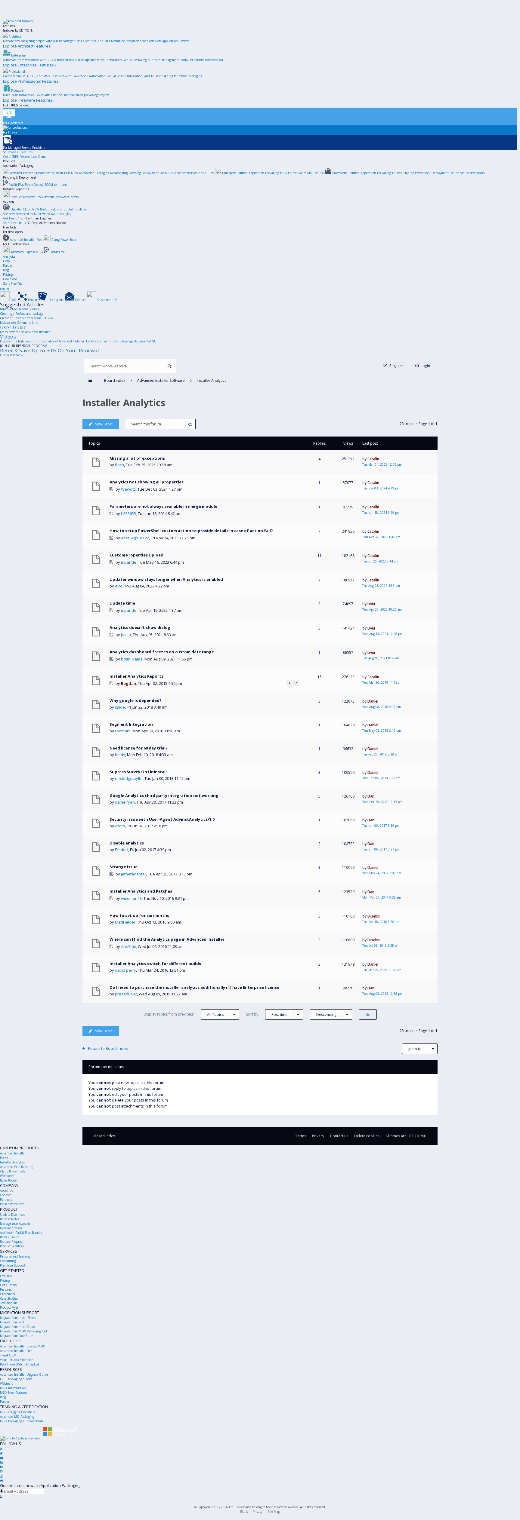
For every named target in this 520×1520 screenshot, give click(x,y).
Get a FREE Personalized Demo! (25, 157)
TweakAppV (8, 1355)
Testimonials (8, 1303)
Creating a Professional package (21, 313)
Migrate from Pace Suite (16, 1336)
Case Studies (9, 1298)
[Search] (169, 366)
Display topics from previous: (184, 1014)
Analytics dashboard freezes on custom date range (162, 651)
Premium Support (12, 1265)
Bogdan (128, 683)
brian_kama (132, 659)
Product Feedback (12, 1246)
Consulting (8, 1261)
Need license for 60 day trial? (139, 748)
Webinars (6, 1383)
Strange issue (124, 866)
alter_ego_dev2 (135, 538)
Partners (6, 1199)
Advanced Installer (13, 1153)
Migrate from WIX (12, 1322)
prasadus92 (126, 994)
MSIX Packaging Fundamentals (21, 1421)
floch (119, 464)
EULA (244, 1511)
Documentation (11, 1228)
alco (118, 586)
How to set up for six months (139, 915)
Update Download (12, 1214)
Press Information (12, 1204)
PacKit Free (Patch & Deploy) (19, 1364)
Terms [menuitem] (300, 1135)
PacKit (4, 1158)
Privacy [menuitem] (318, 1135)
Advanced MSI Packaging (17, 1416)
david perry (125, 970)
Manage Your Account (15, 1223)
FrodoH (121, 849)
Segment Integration (131, 724)
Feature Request (11, 1242)
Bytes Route (8, 1180)
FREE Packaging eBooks (16, 1379)
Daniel (372, 701)
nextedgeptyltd (129, 778)
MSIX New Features (13, 1392)
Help (6, 261)
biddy (120, 754)
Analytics (9, 256)
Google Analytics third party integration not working (164, 795)
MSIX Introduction (13, 1388)
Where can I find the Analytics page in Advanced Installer (167, 939)
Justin (126, 634)
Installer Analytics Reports (136, 676)
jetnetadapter (133, 874)
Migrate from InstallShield (18, 1318)
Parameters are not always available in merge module (163, 506)
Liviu (371, 603)
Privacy (257, 1511)
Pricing (8, 274)
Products (9, 161)
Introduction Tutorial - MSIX (19, 309)
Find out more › (11, 355)
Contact (5, 1195)
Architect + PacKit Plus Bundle (21, 1232)
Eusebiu (373, 916)
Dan (370, 796)
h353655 (128, 513)
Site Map (274, 1511)
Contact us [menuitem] (339, 1135)
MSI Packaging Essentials (17, 1412)
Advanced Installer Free (16, 1351)
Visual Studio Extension (16, 1360)
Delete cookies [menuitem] (366, 1135)
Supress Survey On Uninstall (138, 771)
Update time (122, 603)
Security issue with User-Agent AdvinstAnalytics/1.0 (162, 819)
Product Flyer (9, 1307)
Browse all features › (20, 152)
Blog (6, 270)
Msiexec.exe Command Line (19, 322)
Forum (7, 265)
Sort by (266, 1014)
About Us (6, 1190)
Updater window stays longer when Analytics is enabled (166, 579)
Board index (104, 1135)
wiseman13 (131, 898)
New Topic (103, 424)
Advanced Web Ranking (16, 1167)
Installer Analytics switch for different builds (155, 963)
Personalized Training (15, 1256)
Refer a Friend (10, 1237)
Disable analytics (127, 843)
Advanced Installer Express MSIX (22, 1346)
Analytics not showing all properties (147, 482)
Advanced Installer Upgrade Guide (24, 1374)
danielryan (125, 802)
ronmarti (123, 731)
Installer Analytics (123, 402)
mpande (128, 562)
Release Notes (9, 1219)
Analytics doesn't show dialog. (141, 627)
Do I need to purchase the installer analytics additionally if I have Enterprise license (194, 987)
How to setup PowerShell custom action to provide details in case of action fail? (191, 530)
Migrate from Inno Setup (17, 1327)
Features (9, 26)
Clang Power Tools (12, 1171)
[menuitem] (422, 365)
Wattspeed (7, 1176)
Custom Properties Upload (136, 555)
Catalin (373, 458)
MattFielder (125, 922)
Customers (7, 1294)
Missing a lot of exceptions (137, 458)
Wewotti (128, 489)
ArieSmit (128, 946)
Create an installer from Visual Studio (26, 318)
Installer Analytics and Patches (141, 891)
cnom (120, 826)
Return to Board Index (108, 1048)
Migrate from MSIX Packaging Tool (23, 1331)
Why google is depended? (136, 700)
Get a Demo (8, 1285)
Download (10, 279)
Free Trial (6, 1276)
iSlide (120, 707)
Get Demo (10, 218)
